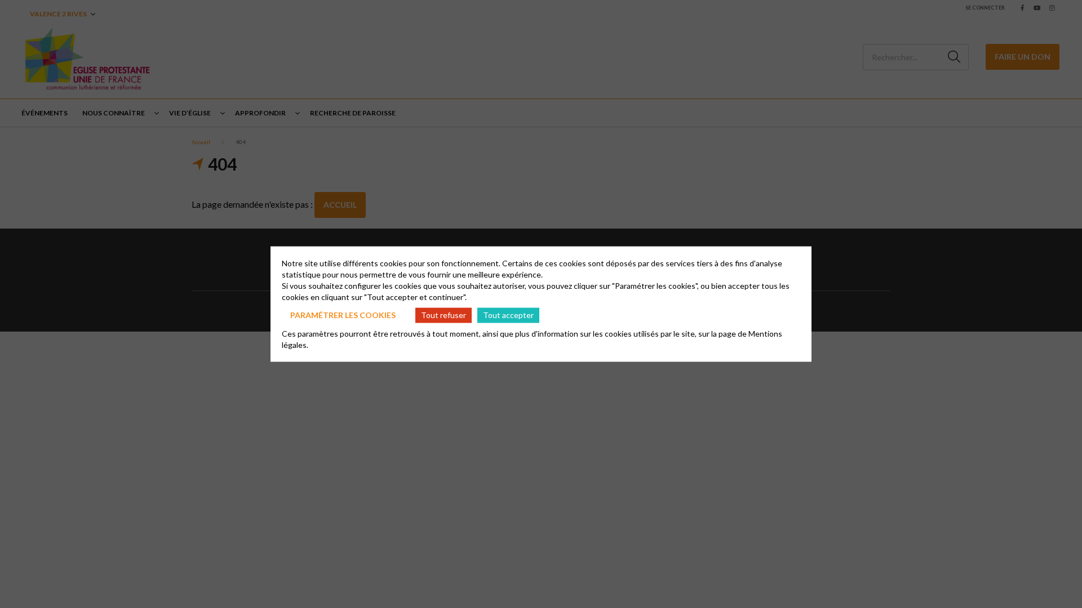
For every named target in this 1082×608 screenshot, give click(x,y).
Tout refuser (443, 315)
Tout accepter (508, 315)
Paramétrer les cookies (343, 315)
